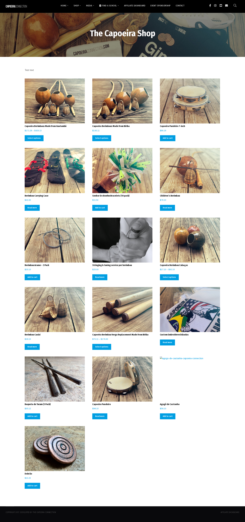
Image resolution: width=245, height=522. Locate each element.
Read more (32, 208)
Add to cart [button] (168, 138)
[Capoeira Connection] (16, 6)
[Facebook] (210, 5)
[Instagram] (215, 5)
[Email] (226, 5)
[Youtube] (221, 5)
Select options (34, 138)
